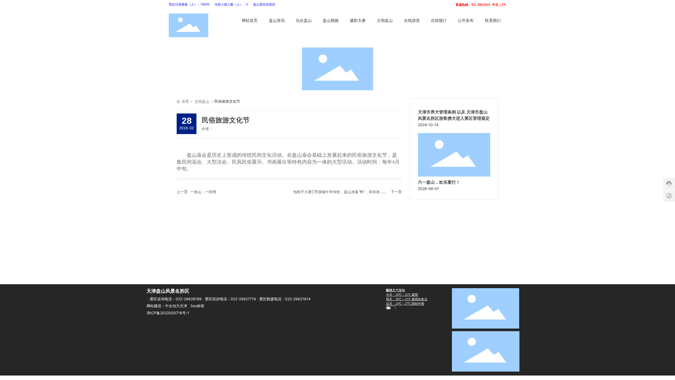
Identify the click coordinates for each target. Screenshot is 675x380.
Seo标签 (197, 305)
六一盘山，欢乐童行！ (439, 182)
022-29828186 (189, 299)
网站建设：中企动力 (163, 305)
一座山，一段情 (203, 191)
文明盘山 (202, 101)
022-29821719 (243, 299)
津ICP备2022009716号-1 (168, 313)
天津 (183, 305)
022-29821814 (298, 299)
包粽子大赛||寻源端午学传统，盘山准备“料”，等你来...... (339, 191)
